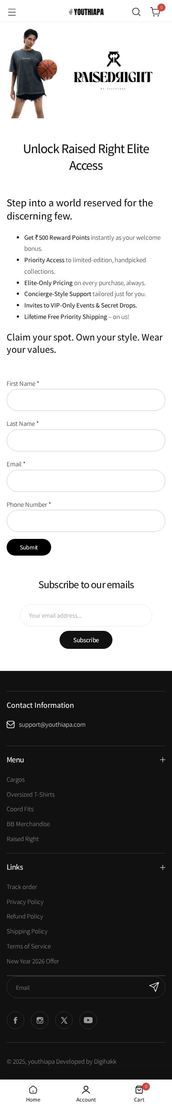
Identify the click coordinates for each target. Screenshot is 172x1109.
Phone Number (29, 504)
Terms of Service (29, 946)
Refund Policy (25, 916)
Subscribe (86, 640)
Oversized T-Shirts (31, 794)
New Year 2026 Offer (33, 961)
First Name (23, 383)
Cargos (16, 779)
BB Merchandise (28, 824)
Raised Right (23, 838)
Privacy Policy (25, 901)
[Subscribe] (154, 987)
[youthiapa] (86, 12)
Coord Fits (20, 809)
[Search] (136, 12)
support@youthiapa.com (52, 724)
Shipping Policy (27, 931)
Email (16, 464)
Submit (29, 547)
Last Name (23, 423)
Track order (22, 886)
